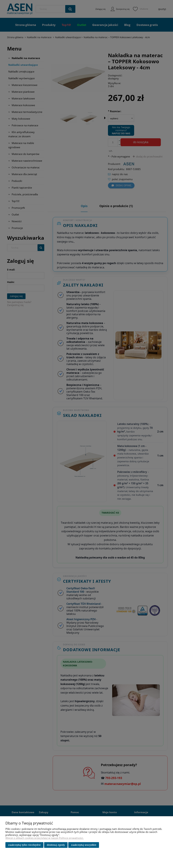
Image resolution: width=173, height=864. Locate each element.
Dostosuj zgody (56, 844)
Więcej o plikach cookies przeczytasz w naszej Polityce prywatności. (44, 838)
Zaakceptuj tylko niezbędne (24, 844)
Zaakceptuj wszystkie (83, 844)
